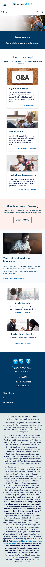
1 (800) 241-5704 (22, 385)
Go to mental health (27, 148)
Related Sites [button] (8, 402)
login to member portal (14, 279)
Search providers (23, 313)
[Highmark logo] (22, 4)
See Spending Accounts (25, 190)
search (40, 4)
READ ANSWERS (30, 105)
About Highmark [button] (9, 393)
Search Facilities (23, 343)
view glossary (22, 220)
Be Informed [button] (7, 398)
